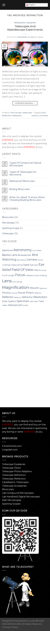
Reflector (7, 297)
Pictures (14, 293)
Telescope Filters (11, 468)
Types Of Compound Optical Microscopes (25, 164)
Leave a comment (39, 116)
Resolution (40, 297)
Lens (44, 113)
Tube (41, 301)
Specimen (23, 301)
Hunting (43, 275)
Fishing (43, 270)
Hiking (36, 275)
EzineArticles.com (12, 446)
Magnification (15, 287)
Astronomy (22, 250)
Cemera (40, 260)
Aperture (7, 250)
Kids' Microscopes (11, 500)
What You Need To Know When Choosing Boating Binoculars (27, 198)
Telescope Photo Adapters (17, 471)
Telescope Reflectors (13, 478)
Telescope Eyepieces (13, 464)
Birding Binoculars (19, 189)
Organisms (43, 288)
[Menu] (3, 4)
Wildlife (25, 305)
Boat (18, 260)
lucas (40, 37)
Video (5, 305)
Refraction (17, 116)
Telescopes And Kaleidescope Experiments (25, 28)
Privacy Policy (10, 627)
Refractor (27, 297)
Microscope (19, 23)
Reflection (7, 116)
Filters (37, 270)
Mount (34, 287)
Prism (30, 292)
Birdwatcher (24, 255)
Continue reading (25, 103)
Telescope (31, 23)
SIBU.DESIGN (9, 624)
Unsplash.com (10, 449)
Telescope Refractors (14, 475)
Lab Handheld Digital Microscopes (21, 496)
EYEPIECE (7, 140)
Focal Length (8, 275)
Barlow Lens (9, 255)
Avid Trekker (36, 251)
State (36, 301)
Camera (32, 259)
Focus (20, 275)
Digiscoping (16, 265)
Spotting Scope (10, 228)
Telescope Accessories (14, 486)
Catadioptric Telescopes (15, 482)
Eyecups (34, 265)
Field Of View (22, 270)
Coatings (6, 265)
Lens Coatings (17, 282)
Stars (31, 301)
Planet (21, 292)
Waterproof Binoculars (22, 181)
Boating (23, 260)
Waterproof (15, 305)
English (31, 5)
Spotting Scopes (11, 503)
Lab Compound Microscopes (18, 493)
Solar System (9, 301)
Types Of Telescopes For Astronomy (23, 173)
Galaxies (29, 275)
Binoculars (8, 217)
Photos (6, 292)
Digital (26, 264)
